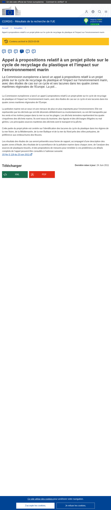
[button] (93, 12)
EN (10, 51)
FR (22, 51)
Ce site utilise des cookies (40, 499)
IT (27, 51)
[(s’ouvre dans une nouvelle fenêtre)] (11, 10)
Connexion (86, 12)
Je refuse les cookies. (75, 505)
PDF (44, 174)
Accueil (5, 28)
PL (34, 51)
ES (16, 51)
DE (4, 51)
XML (17, 174)
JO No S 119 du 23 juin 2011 (16, 154)
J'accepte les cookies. (35, 505)
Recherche (99, 12)
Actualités (18, 28)
